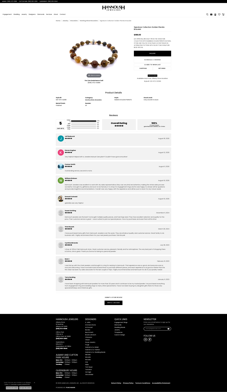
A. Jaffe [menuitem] (87, 322)
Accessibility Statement (161, 383)
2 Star (68, 127)
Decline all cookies (12, 388)
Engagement (7, 14)
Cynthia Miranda (71, 243)
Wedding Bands (119, 327)
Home (58, 21)
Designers (32, 14)
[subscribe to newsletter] (168, 328)
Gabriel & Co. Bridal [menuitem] (92, 347)
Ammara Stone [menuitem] (90, 325)
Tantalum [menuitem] (88, 370)
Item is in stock (152, 75)
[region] (94, 51)
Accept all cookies (25, 388)
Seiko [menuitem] (87, 365)
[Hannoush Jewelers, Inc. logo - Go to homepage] (113, 7)
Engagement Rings (120, 322)
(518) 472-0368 (94, 83)
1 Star (68, 129)
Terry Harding (70, 277)
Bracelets (74, 21)
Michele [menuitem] (88, 355)
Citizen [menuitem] (87, 340)
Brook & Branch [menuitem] (90, 335)
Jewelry (24, 14)
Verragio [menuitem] (88, 372)
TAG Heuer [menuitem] (89, 367)
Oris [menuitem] (86, 362)
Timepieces (118, 332)
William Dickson (71, 178)
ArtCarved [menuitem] (88, 327)
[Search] (207, 14)
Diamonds (40, 14)
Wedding (16, 14)
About (56, 14)
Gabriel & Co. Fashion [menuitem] (92, 350)
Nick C (67, 259)
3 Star (68, 125)
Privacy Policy (128, 383)
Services (49, 14)
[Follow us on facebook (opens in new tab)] (149, 339)
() (98, 121)
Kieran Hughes (70, 150)
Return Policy (116, 383)
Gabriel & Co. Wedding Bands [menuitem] (95, 352)
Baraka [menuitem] (87, 330)
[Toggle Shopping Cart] (223, 14)
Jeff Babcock (70, 136)
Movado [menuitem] (88, 357)
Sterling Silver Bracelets (89, 21)
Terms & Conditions (142, 383)
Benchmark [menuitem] (89, 332)
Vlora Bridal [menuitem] (89, 374)
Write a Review (113, 303)
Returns (162, 68)
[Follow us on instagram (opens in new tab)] (145, 339)
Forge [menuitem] (87, 345)
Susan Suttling (70, 211)
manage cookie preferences (20, 384)
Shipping (143, 68)
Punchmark (70, 388)
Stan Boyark (69, 227)
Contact (63, 14)
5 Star (68, 120)
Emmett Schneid (71, 197)
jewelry (65, 21)
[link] (9, 1)
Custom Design (119, 335)
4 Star (69, 123)
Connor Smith (70, 164)
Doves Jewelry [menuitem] (90, 342)
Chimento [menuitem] (88, 337)
